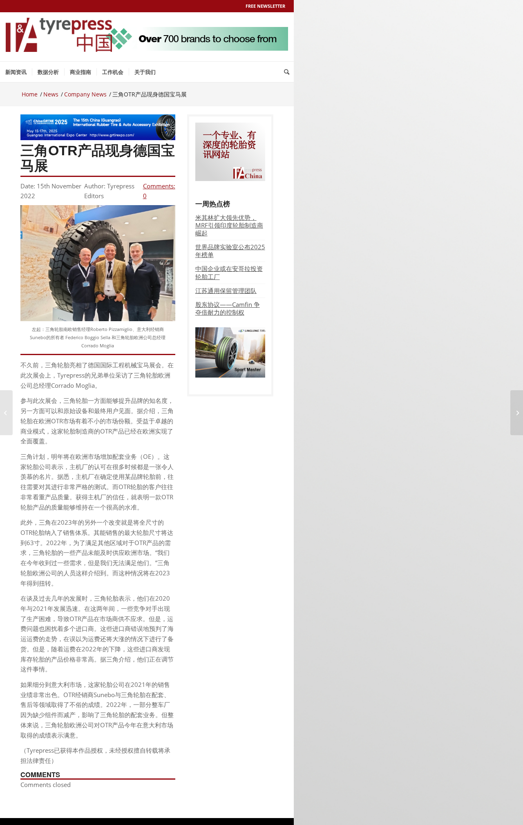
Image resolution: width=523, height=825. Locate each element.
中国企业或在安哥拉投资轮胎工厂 (229, 272)
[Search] (286, 72)
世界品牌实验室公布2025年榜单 (230, 251)
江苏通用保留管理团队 (226, 290)
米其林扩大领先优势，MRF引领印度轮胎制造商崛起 (229, 225)
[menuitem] (16, 72)
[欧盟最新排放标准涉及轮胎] (6, 412)
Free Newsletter (265, 6)
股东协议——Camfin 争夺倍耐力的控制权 (227, 308)
